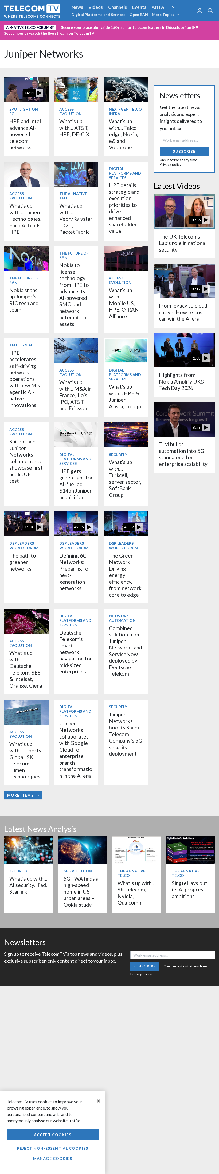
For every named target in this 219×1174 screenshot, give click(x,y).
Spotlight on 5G (23, 111)
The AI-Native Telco (73, 195)
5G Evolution (78, 871)
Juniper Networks (43, 54)
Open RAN (139, 14)
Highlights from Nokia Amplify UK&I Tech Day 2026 (182, 381)
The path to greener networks (22, 562)
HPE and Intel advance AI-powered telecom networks (25, 134)
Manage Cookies (52, 1158)
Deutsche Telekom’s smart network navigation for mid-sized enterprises (75, 652)
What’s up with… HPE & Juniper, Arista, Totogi (125, 396)
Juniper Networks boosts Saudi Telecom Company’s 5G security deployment (125, 734)
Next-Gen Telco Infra (125, 111)
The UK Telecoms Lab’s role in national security (182, 243)
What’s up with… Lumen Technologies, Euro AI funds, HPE (25, 219)
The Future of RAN (24, 280)
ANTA (158, 7)
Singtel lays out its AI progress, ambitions (189, 889)
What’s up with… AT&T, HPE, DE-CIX (74, 127)
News (77, 7)
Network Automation (180, 17)
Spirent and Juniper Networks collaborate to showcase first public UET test (26, 461)
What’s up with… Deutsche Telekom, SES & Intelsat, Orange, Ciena (25, 669)
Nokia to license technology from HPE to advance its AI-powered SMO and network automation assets (74, 294)
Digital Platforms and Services (99, 14)
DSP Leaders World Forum (23, 545)
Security (113, 26)
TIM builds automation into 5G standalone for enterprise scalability (183, 454)
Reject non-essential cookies (52, 1148)
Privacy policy (170, 164)
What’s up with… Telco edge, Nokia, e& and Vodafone (123, 134)
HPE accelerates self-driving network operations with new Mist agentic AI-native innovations (25, 379)
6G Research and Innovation (33, 26)
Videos (95, 7)
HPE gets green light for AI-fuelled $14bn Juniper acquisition (76, 484)
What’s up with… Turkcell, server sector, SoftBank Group (125, 478)
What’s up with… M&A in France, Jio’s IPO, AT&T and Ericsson (75, 395)
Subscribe (184, 151)
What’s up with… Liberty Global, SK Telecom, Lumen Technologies (25, 760)
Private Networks (82, 26)
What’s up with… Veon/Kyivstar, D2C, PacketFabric (75, 219)
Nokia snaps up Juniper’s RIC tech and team (23, 300)
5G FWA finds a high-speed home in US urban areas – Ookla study (81, 892)
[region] (52, 1132)
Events (139, 7)
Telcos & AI (20, 345)
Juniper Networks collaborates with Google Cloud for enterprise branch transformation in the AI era (75, 749)
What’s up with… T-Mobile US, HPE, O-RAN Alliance (124, 303)
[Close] (98, 1101)
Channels (117, 7)
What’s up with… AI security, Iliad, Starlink (28, 885)
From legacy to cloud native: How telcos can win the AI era (183, 312)
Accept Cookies (52, 1134)
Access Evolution (70, 111)
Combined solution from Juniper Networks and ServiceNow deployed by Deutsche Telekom (125, 651)
